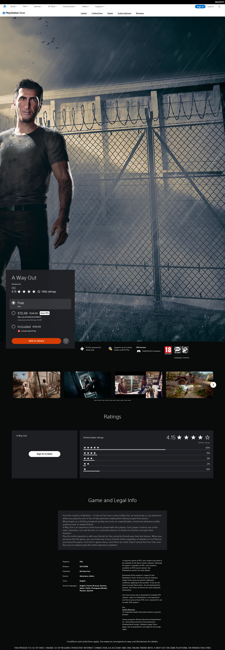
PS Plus (51, 6)
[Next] (213, 385)
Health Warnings (128, 610)
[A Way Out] (36, 385)
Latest (84, 13)
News (85, 6)
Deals (110, 13)
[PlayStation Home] (5, 6)
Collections (97, 13)
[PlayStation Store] (14, 13)
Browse (140, 13)
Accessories (68, 6)
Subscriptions (124, 13)
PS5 (24, 6)
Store (12, 6)
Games (37, 6)
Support (99, 6)
